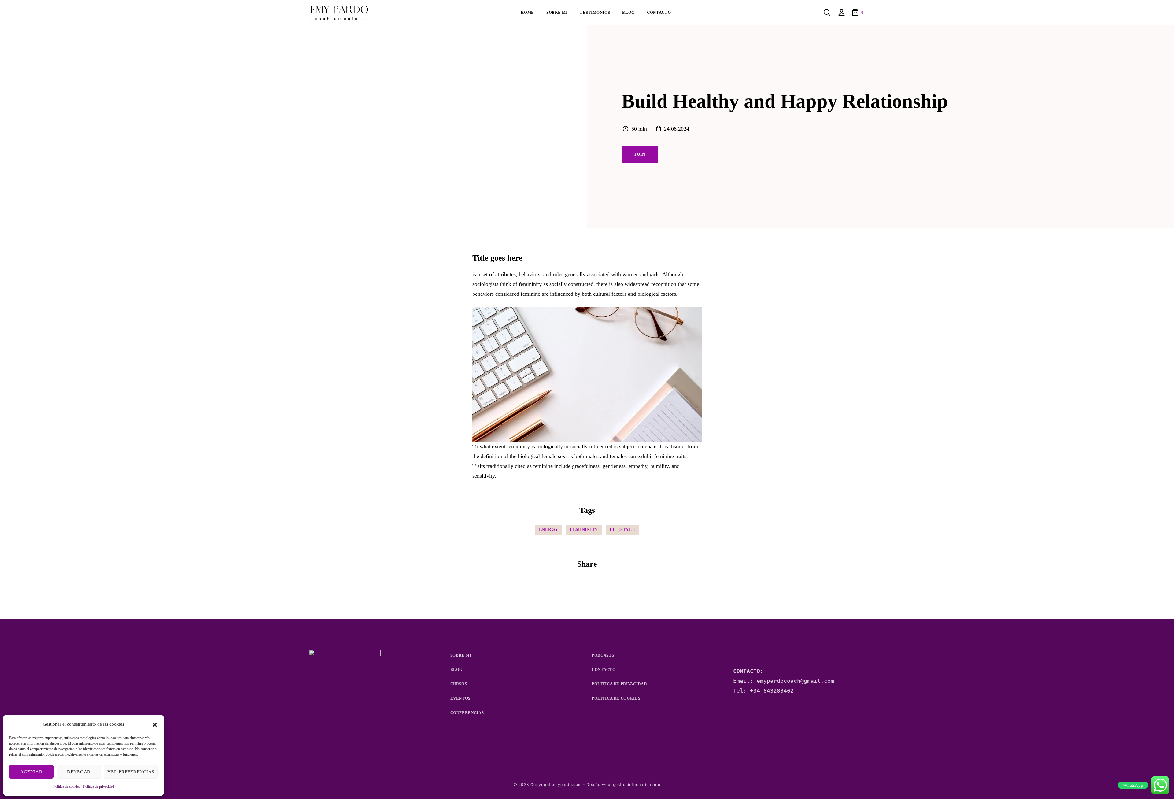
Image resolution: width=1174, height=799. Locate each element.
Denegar (78, 771)
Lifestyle (622, 529)
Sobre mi (556, 12)
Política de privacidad (98, 786)
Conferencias (467, 712)
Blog (628, 12)
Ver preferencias (130, 771)
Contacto (659, 12)
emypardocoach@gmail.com (795, 681)
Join (639, 154)
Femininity (584, 529)
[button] (155, 724)
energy (548, 529)
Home (527, 12)
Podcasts (603, 655)
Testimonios (595, 12)
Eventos (460, 698)
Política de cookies (66, 786)
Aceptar (31, 771)
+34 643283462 (772, 690)
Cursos (458, 684)
